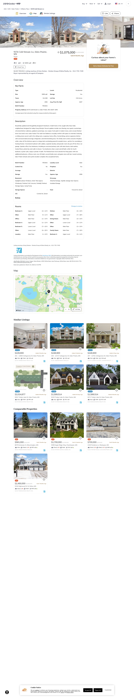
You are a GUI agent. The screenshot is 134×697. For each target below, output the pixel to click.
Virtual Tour (20, 67)
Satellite (77, 278)
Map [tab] (35, 13)
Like (106, 13)
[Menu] (128, 3)
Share (116, 13)
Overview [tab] (23, 13)
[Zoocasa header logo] (11, 4)
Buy (83, 4)
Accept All (88, 690)
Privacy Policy (70, 692)
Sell (99, 4)
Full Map (77, 309)
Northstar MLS (47, 255)
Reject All (98, 690)
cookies (37, 690)
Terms (62, 692)
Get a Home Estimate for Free (103, 66)
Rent (91, 4)
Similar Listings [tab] (49, 13)
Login (109, 4)
